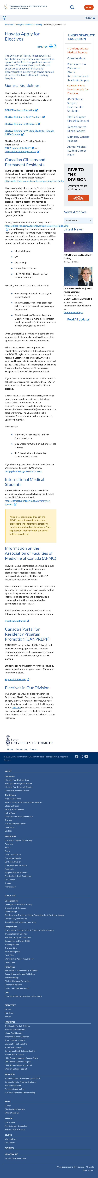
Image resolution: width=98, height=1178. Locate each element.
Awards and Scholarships (15, 823)
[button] (88, 18)
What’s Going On (12, 1113)
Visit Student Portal (15, 620)
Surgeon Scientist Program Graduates (20, 1082)
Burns (7, 851)
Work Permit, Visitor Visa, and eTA (19, 959)
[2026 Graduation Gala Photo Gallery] (78, 251)
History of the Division (14, 809)
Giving (8, 1135)
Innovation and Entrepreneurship (19, 816)
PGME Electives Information (19, 110)
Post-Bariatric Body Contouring (18, 876)
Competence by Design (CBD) (17, 941)
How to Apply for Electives (16, 918)
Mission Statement (13, 798)
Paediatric (9, 869)
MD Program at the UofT (18, 148)
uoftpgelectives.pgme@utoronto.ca (23, 471)
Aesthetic (9, 844)
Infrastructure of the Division (17, 790)
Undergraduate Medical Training (18, 904)
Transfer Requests (12, 951)
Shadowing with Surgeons (15, 908)
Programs (10, 836)
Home (10, 749)
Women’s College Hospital (16, 1069)
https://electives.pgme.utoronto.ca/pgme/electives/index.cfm (37, 181)
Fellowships (10, 967)
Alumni (9, 1118)
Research (10, 1074)
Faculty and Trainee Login (15, 1158)
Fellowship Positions (13, 984)
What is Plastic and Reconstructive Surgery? (23, 802)
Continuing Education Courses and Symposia (23, 996)
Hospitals (10, 1022)
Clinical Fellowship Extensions (17, 981)
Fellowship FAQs (12, 977)
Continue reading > (73, 312)
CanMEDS (9, 955)
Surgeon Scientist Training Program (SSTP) (22, 1078)
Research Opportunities (15, 1089)
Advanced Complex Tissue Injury (18, 840)
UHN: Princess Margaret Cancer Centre (21, 1058)
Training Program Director (16, 934)
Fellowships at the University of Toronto (21, 970)
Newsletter (9, 827)
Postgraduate (11, 926)
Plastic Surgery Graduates (16, 1126)
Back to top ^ (88, 1170)
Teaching (8, 820)
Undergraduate (11, 901)
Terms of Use (21, 749)
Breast (8, 847)
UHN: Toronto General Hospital (18, 1061)
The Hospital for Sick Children (17, 1026)
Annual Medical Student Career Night (76, 150)
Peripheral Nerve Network (16, 872)
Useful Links (10, 962)
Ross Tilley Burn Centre (15, 1040)
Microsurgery (10, 887)
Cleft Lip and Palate (13, 854)
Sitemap (33, 749)
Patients (9, 1148)
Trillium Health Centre (14, 1054)
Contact (8, 831)
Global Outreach (12, 806)
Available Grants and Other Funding (20, 1092)
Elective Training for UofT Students (23, 117)
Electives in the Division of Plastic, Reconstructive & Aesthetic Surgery (34, 915)
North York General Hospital (17, 1036)
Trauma (8, 883)
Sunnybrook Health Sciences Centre (20, 1051)
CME (7, 993)
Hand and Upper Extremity (16, 865)
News (7, 1101)
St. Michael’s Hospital (14, 1047)
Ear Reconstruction (13, 862)
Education (10, 895)
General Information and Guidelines (20, 974)
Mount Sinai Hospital (13, 1033)
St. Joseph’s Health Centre (16, 1044)
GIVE (89, 7)
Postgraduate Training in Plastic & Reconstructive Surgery (29, 930)
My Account (11, 1154)
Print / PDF (42, 46)
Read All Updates (78, 319)
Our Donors (10, 1142)
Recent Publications (13, 1085)
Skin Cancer (10, 879)
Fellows (8, 1016)
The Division (10, 795)
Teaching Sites (11, 948)
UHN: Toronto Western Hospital (18, 1065)
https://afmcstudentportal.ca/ (20, 151)
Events (8, 1105)
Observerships (76, 58)
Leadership (10, 776)
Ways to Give (10, 1139)
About (8, 771)
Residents (9, 1013)
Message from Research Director (19, 787)
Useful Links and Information (17, 988)
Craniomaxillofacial (13, 858)
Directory (10, 1005)
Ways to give (78, 198)
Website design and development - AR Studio (75, 1167)
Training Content (12, 944)
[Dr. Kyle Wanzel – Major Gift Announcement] (78, 285)
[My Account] (4, 18)
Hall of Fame (10, 813)
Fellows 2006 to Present (15, 1129)
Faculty (8, 1009)
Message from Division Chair (17, 780)
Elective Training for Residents (21, 124)
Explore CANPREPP (15, 679)
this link (17, 707)
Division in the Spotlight (15, 1109)
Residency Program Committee (18, 937)
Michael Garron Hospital (15, 1029)
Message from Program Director (18, 783)
